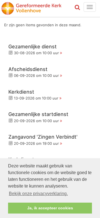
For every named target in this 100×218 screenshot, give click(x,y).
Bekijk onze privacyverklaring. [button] (38, 193)
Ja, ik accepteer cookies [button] (50, 208)
